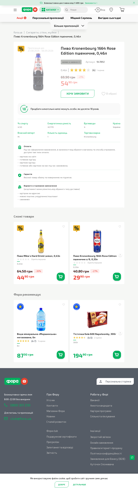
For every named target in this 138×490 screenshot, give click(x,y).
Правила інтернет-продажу (106, 448)
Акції (20, 17)
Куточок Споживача (102, 464)
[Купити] (61, 277)
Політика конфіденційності (106, 453)
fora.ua (18, 32)
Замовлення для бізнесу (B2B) (107, 458)
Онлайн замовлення (101, 442)
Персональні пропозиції (48, 17)
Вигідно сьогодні (109, 17)
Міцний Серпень (81, 17)
